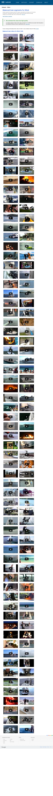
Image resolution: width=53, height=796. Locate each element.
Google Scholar (22, 739)
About (46, 2)
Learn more (28, 24)
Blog (10, 740)
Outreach (11, 739)
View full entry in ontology (7, 16)
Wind (8, 7)
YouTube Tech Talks (22, 740)
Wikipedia (23, 14)
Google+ (33, 739)
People (4, 741)
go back (37, 28)
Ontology (24, 2)
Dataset (31, 2)
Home (17, 2)
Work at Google (12, 741)
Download (39, 2)
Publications (5, 740)
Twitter (32, 740)
